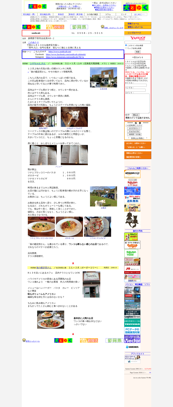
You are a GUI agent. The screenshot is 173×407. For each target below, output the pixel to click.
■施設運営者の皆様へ (104, 10)
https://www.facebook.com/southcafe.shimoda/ (66, 54)
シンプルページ (134, 33)
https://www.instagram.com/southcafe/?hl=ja (65, 57)
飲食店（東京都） (76, 14)
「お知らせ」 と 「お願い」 (69, 6)
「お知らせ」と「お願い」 (136, 147)
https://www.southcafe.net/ (60, 51)
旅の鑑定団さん (43, 267)
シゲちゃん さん (38, 63)
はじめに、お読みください (136, 143)
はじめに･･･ (139, 14)
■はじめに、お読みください (104, 5)
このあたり (33, 42)
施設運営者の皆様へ (133, 157)
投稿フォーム (133, 24)
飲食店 (61, 14)
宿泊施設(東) (45, 14)
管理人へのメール (135, 27)
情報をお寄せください (134, 153)
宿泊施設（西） (29, 14)
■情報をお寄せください (104, 7)
